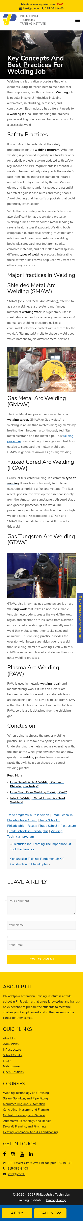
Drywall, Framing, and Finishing (24, 1126)
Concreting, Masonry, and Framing (26, 1110)
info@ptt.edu (31, 8)
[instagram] (13, 1155)
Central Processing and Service (24, 1115)
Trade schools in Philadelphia (28, 831)
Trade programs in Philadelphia (28, 815)
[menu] (77, 20)
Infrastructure (12, 1050)
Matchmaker (11, 1066)
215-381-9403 (54, 8)
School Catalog (13, 1055)
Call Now (50, 1213)
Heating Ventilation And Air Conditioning (30, 1132)
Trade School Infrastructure (57, 826)
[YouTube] (22, 1155)
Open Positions (13, 1072)
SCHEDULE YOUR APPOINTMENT (80, 619)
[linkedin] (31, 1155)
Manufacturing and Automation (24, 1104)
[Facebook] (6, 1155)
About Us (9, 1038)
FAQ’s (7, 1061)
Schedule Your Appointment (42, 4)
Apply (17, 1213)
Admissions (11, 1044)
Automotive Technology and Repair (27, 1121)
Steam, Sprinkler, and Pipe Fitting (25, 1098)
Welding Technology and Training (26, 1093)
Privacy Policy (56, 1200)
